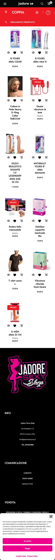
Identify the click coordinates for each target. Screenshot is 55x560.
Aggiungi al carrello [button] (21, 52)
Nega (27, 548)
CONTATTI (27, 473)
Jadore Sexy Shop (32, 4)
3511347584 (29, 445)
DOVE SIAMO (27, 478)
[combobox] (22, 22)
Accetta (27, 541)
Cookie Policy (21, 556)
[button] (51, 516)
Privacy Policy (32, 556)
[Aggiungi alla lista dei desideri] (15, 52)
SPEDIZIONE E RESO (14, 512)
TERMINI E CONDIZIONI (32, 512)
